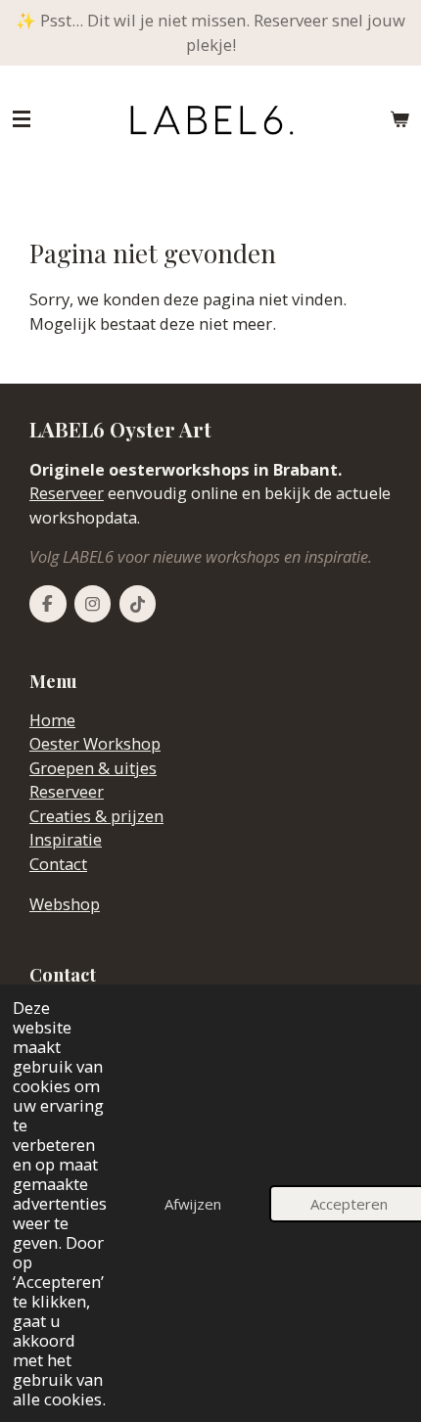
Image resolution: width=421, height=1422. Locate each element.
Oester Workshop (95, 744)
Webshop (64, 904)
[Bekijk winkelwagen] (399, 119)
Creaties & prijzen (96, 816)
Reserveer (66, 493)
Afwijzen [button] (192, 1204)
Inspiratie (65, 839)
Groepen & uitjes (93, 768)
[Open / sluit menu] (21, 119)
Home (52, 720)
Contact (58, 864)
